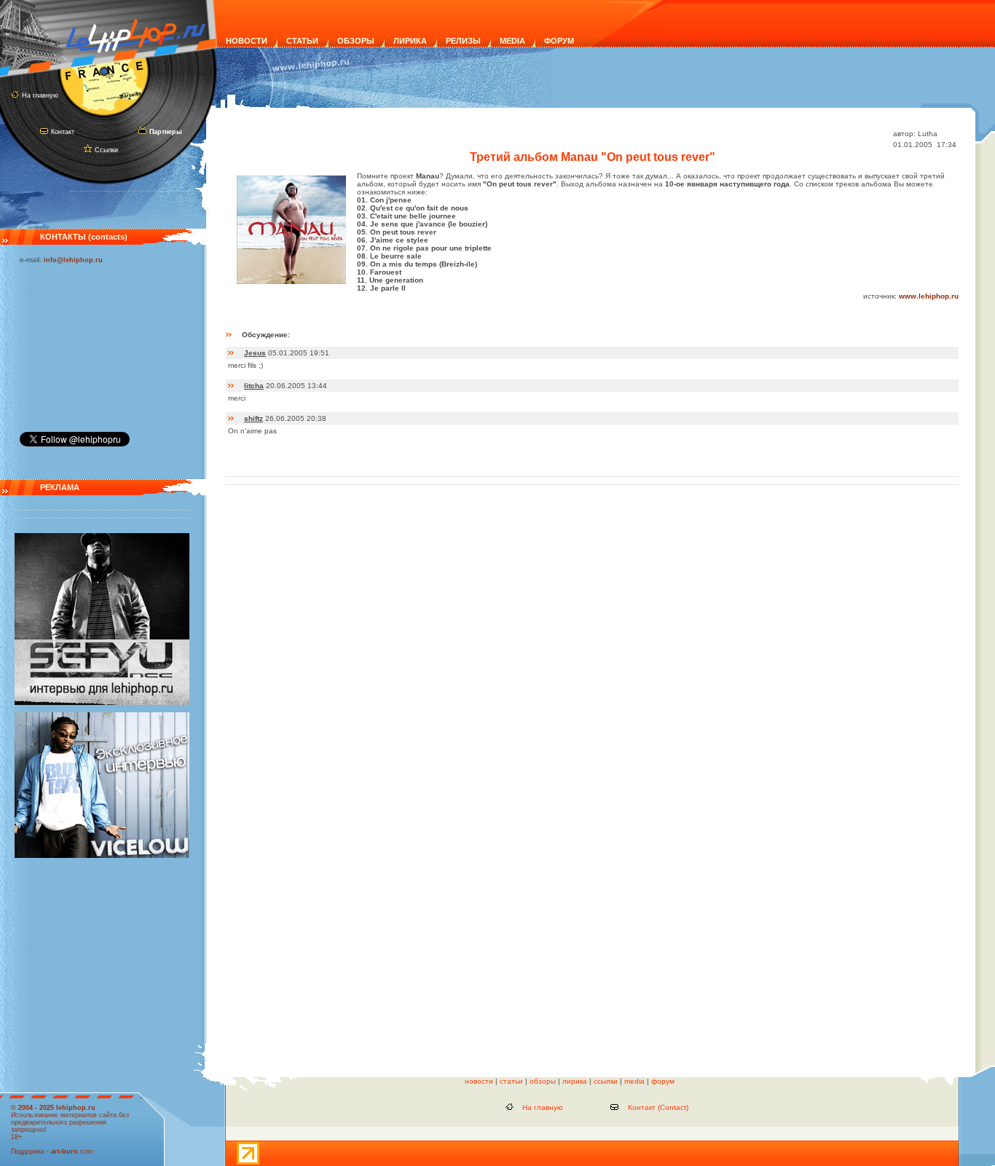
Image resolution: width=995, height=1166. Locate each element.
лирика (574, 1081)
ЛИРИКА (410, 40)
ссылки (606, 1081)
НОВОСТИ (246, 40)
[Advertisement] (92, 344)
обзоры (543, 1081)
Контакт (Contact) (658, 1107)
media (634, 1081)
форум (663, 1081)
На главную (40, 95)
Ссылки (106, 150)
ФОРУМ (559, 40)
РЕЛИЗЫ (463, 40)
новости (479, 1081)
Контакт (62, 131)
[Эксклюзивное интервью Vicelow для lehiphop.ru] (102, 855)
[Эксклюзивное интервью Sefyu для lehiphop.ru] (102, 702)
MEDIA (512, 40)
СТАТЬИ (302, 40)
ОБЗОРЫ (355, 40)
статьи (511, 1081)
